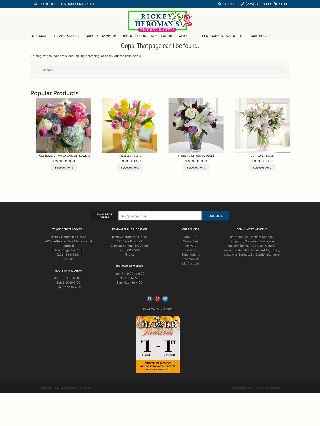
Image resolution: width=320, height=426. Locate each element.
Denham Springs (261, 237)
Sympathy (109, 35)
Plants (140, 35)
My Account (190, 263)
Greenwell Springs (236, 254)
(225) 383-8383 (68, 254)
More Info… (259, 35)
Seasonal (39, 35)
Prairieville (266, 241)
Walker (228, 250)
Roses (127, 35)
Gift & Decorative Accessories (221, 35)
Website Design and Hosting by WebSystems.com (256, 388)
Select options (64, 167)
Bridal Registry (161, 35)
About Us (190, 237)
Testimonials (190, 259)
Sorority (92, 35)
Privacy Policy (84, 388)
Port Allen (257, 245)
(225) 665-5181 (129, 250)
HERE (168, 309)
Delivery (190, 245)
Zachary (233, 245)
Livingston (236, 241)
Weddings (186, 35)
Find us (68, 259)
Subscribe (216, 215)
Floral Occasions (66, 35)
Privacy (190, 250)
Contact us (190, 241)
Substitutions (190, 254)
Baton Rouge (239, 237)
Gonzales (251, 241)
